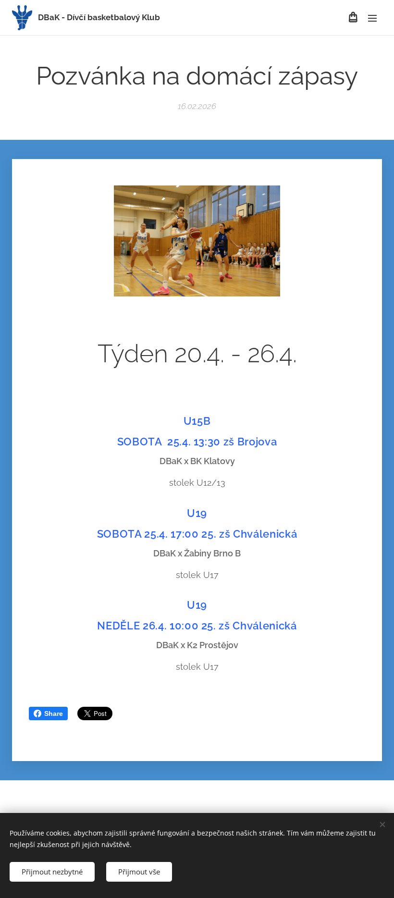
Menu (372, 17)
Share (53, 713)
